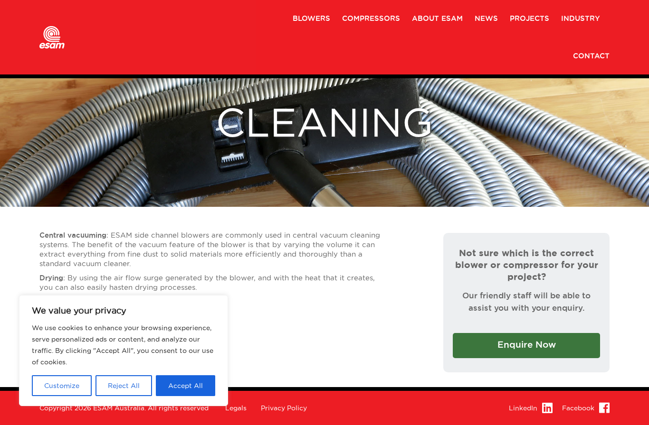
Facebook (578, 408)
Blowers (311, 18)
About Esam (437, 18)
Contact (591, 56)
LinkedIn (523, 408)
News (486, 18)
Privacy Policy (284, 408)
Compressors (371, 18)
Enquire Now (526, 345)
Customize (61, 385)
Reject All (124, 385)
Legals (236, 408)
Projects (529, 18)
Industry (580, 18)
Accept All (185, 385)
